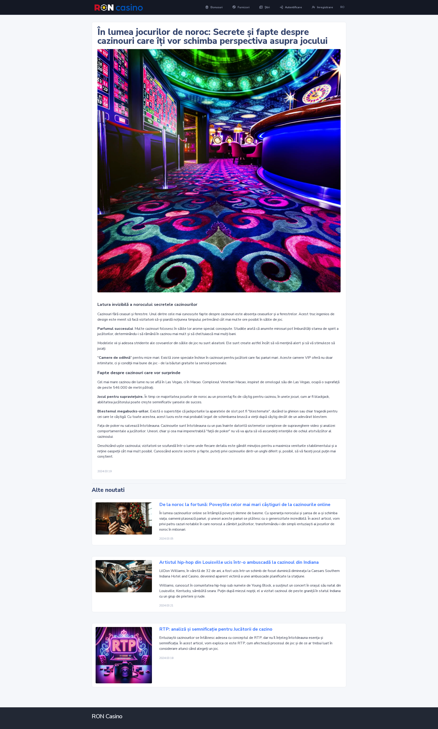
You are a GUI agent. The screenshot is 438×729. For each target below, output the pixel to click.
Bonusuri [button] (217, 7)
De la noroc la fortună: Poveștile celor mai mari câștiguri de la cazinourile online (244, 504)
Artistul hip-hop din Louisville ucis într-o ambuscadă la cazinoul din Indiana (239, 562)
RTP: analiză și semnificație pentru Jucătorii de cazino (215, 629)
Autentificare (293, 7)
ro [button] (342, 7)
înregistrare (325, 7)
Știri (267, 7)
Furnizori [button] (244, 7)
